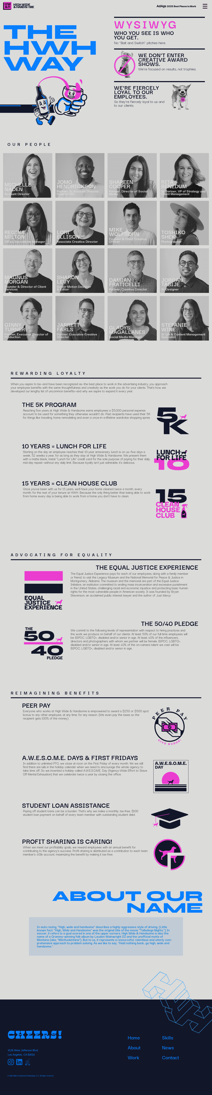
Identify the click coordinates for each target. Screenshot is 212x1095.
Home (134, 1037)
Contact (170, 1057)
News (168, 1047)
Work (133, 1057)
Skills (167, 1037)
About (134, 1047)
